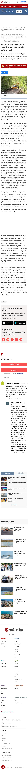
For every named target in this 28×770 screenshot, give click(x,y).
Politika (9, 6)
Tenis (16, 676)
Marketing (3, 666)
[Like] (6, 398)
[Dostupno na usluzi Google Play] (20, 323)
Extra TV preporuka (6, 757)
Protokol (3, 646)
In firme (16, 700)
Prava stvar (17, 654)
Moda (2, 693)
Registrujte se (20, 373)
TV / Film (3, 705)
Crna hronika (22, 6)
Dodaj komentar (14, 364)
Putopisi (17, 657)
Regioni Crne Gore (19, 28)
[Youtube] (16, 339)
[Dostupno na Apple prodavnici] (8, 323)
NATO (2, 644)
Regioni (16, 649)
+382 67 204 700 (8, 723)
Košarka (17, 666)
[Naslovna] (3, 767)
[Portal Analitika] (5, 2)
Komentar (3, 641)
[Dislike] (9, 398)
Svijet (16, 691)
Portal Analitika (4, 28)
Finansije (3, 663)
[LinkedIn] (20, 339)
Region (16, 688)
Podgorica (17, 646)
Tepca (3, 301)
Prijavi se (14, 370)
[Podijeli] (13, 11)
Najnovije (3, 6)
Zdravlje (17, 652)
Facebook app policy (7, 748)
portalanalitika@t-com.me (10, 726)
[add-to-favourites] (26, 11)
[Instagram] (7, 339)
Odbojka (17, 674)
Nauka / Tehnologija (21, 697)
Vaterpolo (17, 671)
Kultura (3, 697)
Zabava (3, 691)
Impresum (4, 733)
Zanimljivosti (4, 688)
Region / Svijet (19, 685)
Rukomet (17, 669)
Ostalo (16, 682)
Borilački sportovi (19, 679)
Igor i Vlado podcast (6, 755)
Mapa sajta (4, 746)
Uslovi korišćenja (6, 743)
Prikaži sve (14, 505)
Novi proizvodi (18, 702)
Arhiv (3, 735)
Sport (16, 661)
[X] (12, 339)
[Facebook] (3, 339)
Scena (2, 700)
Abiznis (3, 661)
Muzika (3, 702)
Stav (16, 641)
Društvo (15, 6)
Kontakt (3, 738)
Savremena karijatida (7, 712)
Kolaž (3, 685)
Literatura (3, 708)
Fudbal (16, 663)
